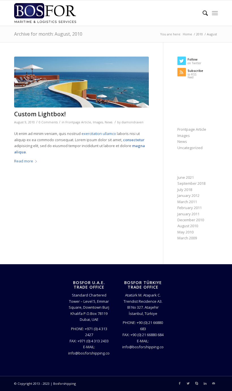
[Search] (202, 13)
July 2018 (184, 189)
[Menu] (215, 13)
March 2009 (187, 237)
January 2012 (188, 195)
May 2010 (185, 232)
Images (98, 122)
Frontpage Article (78, 122)
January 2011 (188, 213)
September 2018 (191, 183)
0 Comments (48, 122)
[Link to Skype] (196, 383)
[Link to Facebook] (179, 383)
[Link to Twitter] (188, 383)
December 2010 (190, 219)
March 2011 (187, 201)
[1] (81, 82)
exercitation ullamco (98, 133)
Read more (23, 161)
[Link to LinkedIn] (205, 383)
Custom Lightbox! (40, 114)
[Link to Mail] (213, 383)
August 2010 (187, 225)
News (108, 122)
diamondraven (132, 122)
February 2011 (189, 207)
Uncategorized (190, 147)
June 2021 (185, 177)
